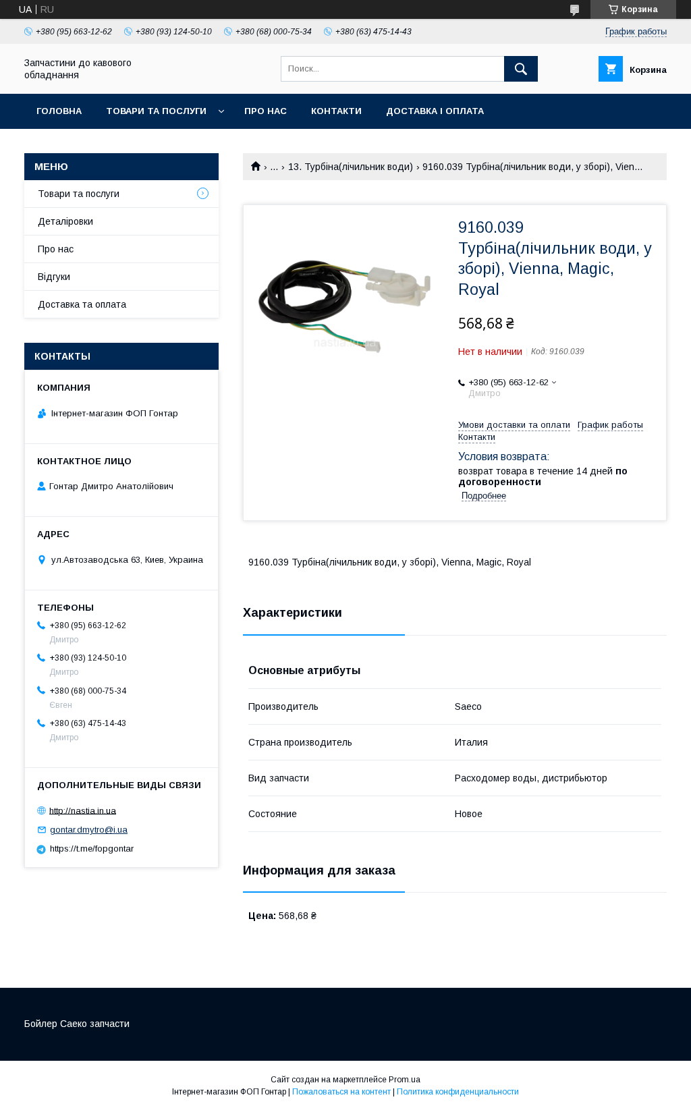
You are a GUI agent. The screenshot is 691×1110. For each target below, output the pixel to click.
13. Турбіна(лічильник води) (350, 166)
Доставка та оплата (82, 304)
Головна (59, 111)
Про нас (265, 111)
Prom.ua (404, 1079)
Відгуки (54, 276)
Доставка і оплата (435, 111)
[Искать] (521, 69)
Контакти (336, 111)
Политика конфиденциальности (458, 1092)
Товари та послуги (156, 111)
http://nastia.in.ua (82, 810)
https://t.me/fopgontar (92, 848)
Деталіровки (65, 221)
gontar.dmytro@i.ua (89, 830)
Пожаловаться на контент (341, 1092)
